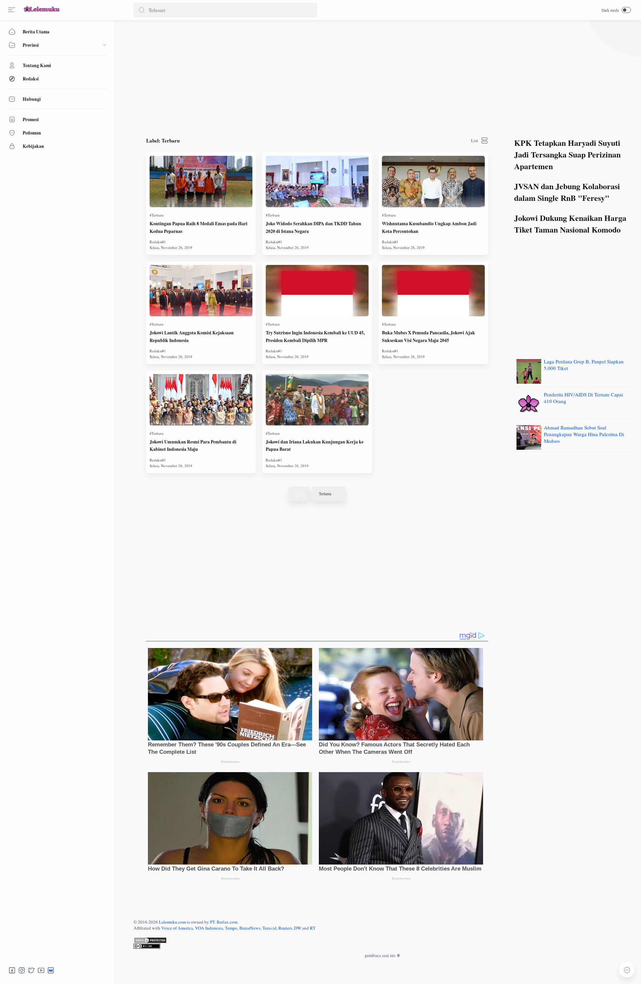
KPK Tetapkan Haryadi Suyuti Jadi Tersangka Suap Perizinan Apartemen (567, 154)
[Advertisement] (334, 76)
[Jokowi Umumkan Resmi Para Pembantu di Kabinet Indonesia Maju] (201, 399)
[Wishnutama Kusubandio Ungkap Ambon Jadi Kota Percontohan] (433, 181)
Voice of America (177, 928)
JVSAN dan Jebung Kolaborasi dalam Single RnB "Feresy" (567, 192)
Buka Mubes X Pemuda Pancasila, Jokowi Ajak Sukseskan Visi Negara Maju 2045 (428, 336)
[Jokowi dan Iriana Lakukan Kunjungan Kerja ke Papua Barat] (317, 399)
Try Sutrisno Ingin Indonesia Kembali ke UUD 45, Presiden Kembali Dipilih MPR (315, 336)
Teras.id (269, 928)
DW (297, 928)
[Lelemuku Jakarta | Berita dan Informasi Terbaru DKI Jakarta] (42, 12)
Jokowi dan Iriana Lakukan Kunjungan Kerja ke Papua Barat (315, 445)
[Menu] (11, 10)
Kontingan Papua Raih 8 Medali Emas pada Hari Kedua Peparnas (198, 227)
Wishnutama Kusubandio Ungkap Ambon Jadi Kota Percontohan (429, 227)
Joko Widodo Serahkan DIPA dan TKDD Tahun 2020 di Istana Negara (313, 227)
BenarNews (249, 928)
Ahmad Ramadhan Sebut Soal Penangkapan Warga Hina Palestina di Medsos (584, 434)
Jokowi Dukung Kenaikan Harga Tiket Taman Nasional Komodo (570, 223)
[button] (142, 10)
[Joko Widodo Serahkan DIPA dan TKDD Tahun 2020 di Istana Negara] (317, 181)
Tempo (231, 928)
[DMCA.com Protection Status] (382, 940)
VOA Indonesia (209, 928)
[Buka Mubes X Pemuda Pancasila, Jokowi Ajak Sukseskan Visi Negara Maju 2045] (433, 290)
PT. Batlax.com (223, 922)
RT (312, 928)
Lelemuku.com (172, 922)
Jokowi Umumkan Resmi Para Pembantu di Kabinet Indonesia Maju (193, 445)
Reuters (285, 928)
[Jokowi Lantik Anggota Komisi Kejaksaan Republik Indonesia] (201, 290)
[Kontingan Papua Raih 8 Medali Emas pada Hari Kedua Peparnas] (201, 181)
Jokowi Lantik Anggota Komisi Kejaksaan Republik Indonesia (192, 336)
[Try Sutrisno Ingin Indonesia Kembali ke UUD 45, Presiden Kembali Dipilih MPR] (317, 290)
